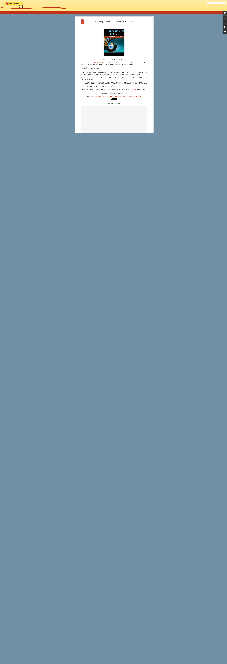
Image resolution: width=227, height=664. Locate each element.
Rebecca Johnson (120, 63)
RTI (109, 72)
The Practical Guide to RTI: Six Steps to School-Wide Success (98, 63)
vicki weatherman (137, 96)
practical (116, 96)
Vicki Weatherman (132, 63)
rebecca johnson (124, 96)
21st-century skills (96, 96)
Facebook (133, 89)
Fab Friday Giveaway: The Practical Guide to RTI (114, 21)
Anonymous (123, 93)
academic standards (107, 96)
